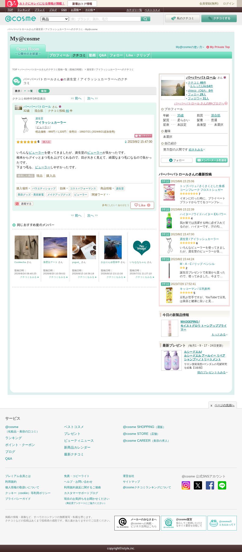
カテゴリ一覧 (134, 10)
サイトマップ (131, 481)
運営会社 (128, 476)
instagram (186, 485)
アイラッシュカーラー (50, 122)
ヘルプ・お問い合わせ (78, 481)
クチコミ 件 (197, 82)
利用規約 (11, 481)
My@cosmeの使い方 (189, 47)
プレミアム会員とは (18, 476)
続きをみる (196, 149)
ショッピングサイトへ (143, 136)
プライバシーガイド (18, 498)
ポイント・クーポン (20, 445)
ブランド (40, 9)
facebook (210, 485)
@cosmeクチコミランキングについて (147, 487)
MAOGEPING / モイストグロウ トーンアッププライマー (204, 325)
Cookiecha (20, 262)
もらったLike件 (201, 86)
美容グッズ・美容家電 (31, 194)
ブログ (53, 9)
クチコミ (79, 55)
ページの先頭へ (224, 405)
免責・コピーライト (77, 476)
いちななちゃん (138, 262)
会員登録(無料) (208, 3)
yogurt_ (76, 262)
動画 (92, 55)
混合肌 (215, 115)
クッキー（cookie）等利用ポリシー (28, 493)
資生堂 (39, 118)
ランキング (23, 9)
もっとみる (219, 334)
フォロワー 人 (198, 98)
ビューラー (43, 127)
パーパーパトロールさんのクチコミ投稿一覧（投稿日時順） (52, 69)
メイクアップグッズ (59, 194)
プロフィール (59, 55)
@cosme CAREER (146, 440)
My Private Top (220, 47)
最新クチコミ (74, 454)
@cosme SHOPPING (144, 427)
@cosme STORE (141, 434)
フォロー (116, 55)
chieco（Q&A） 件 (200, 90)
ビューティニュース (79, 440)
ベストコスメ (152, 10)
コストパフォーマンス (83, 188)
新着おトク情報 (82, 3)
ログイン (228, 3)
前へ (78, 98)
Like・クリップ (138, 55)
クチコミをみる (28, 277)
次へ (90, 98)
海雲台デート (50, 262)
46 (67, 110)
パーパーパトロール (37, 106)
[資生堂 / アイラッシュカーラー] (25, 131)
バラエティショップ (44, 188)
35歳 (180, 115)
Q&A (64, 9)
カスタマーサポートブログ (81, 493)
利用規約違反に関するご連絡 (82, 487)
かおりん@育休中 (111, 262)
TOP (10, 9)
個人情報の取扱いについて (22, 487)
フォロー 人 (197, 94)
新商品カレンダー (77, 447)
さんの (200, 103)
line (222, 485)
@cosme (22, 429)
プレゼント (72, 434)
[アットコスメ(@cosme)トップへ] (20, 20)
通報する (24, 204)
